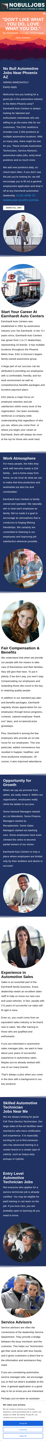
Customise (23, 1430)
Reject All (23, 1436)
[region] (23, 1421)
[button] (44, 13)
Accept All (23, 1423)
